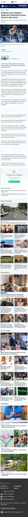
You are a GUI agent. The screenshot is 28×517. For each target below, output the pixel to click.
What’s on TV (4, 488)
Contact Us (23, 502)
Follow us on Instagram (8, 499)
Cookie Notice (4, 504)
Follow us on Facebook (8, 494)
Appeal (16, 488)
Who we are (3, 502)
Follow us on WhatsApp (8, 496)
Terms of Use (10, 502)
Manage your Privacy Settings (8, 508)
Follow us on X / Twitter (8, 491)
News (2, 9)
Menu (4, 2)
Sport (7, 9)
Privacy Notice (17, 502)
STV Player (4, 486)
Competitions (18, 486)
